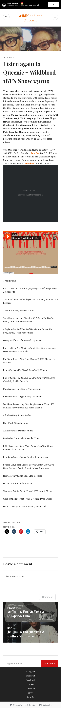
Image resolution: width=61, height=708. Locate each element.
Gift (53, 5)
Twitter (30, 684)
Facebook (30, 680)
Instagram (30, 671)
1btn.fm (34, 153)
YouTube (30, 688)
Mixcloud (30, 163)
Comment (47, 597)
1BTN (5, 57)
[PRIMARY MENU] (55, 17)
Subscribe (50, 663)
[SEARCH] (6, 17)
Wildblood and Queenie (30, 17)
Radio (12, 57)
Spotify (30, 697)
